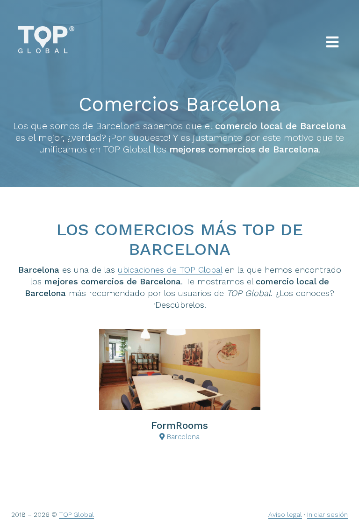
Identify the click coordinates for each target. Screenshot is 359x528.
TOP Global (76, 514)
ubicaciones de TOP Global (170, 270)
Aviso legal (285, 514)
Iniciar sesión (327, 514)
